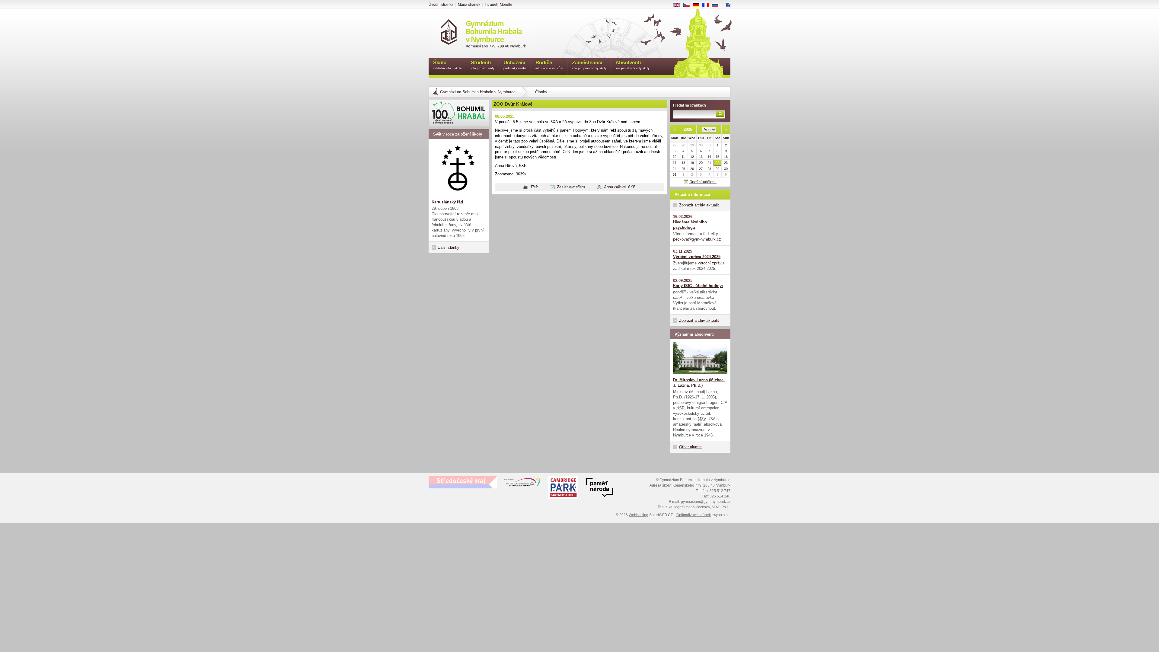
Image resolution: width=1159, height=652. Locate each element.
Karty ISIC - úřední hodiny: (698, 285)
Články (541, 92)
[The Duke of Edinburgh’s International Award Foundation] (522, 483)
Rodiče (549, 65)
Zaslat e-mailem (571, 187)
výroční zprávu (711, 263)
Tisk (534, 187)
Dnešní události (703, 182)
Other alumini (690, 447)
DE (698, 5)
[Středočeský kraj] (463, 482)
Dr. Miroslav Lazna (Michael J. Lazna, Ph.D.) (699, 383)
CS (688, 5)
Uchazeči (514, 65)
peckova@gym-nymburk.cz (697, 239)
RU (717, 5)
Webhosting (638, 515)
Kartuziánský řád (447, 202)
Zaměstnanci (589, 65)
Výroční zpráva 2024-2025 (696, 256)
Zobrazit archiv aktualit (699, 205)
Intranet (491, 4)
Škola (447, 65)
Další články (448, 247)
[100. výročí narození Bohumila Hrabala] (459, 113)
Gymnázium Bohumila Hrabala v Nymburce (478, 92)
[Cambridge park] (599, 488)
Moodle (506, 4)
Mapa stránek (469, 4)
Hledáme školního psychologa (690, 225)
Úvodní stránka (441, 4)
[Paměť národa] (563, 488)
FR (707, 5)
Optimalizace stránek (693, 515)
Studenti (482, 65)
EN (679, 5)
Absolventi (632, 65)
